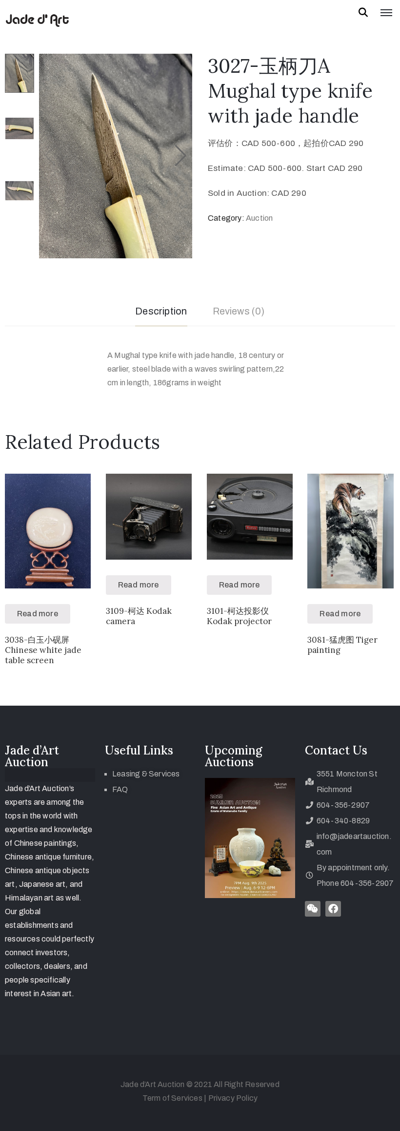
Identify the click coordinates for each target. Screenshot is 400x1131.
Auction (259, 218)
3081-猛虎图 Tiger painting (342, 644)
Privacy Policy (233, 1098)
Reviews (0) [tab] (239, 311)
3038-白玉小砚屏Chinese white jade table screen (43, 650)
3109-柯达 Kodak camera (139, 616)
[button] (180, 156)
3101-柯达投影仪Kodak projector (239, 616)
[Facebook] (333, 909)
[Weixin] (312, 909)
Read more (37, 613)
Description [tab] (161, 311)
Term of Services (172, 1098)
